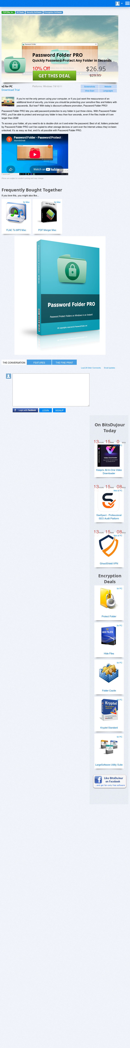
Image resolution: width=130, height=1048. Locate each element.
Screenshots (89, 86)
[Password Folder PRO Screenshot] (8, 101)
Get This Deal (54, 76)
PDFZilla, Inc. (8, 12)
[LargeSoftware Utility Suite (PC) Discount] (108, 745)
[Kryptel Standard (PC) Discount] (108, 708)
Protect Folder (109, 616)
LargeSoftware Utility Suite (109, 764)
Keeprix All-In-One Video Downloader (109, 471)
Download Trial (11, 90)
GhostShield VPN (109, 563)
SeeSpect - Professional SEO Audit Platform (108, 516)
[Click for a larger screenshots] (60, 353)
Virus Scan (89, 90)
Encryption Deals (109, 578)
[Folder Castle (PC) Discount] (108, 671)
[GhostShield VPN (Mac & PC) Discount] (108, 544)
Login (45, 410)
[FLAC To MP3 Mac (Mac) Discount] (16, 211)
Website (107, 86)
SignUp (59, 410)
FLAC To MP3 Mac (16, 230)
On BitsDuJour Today (110, 427)
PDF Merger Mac (47, 230)
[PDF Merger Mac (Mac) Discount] (47, 211)
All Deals (20, 12)
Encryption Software (53, 12)
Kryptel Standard (109, 727)
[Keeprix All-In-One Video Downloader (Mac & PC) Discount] (108, 454)
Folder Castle (109, 690)
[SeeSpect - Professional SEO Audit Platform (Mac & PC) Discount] (108, 499)
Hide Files (109, 653)
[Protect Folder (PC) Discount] (108, 597)
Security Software (34, 12)
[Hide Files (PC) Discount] (108, 634)
